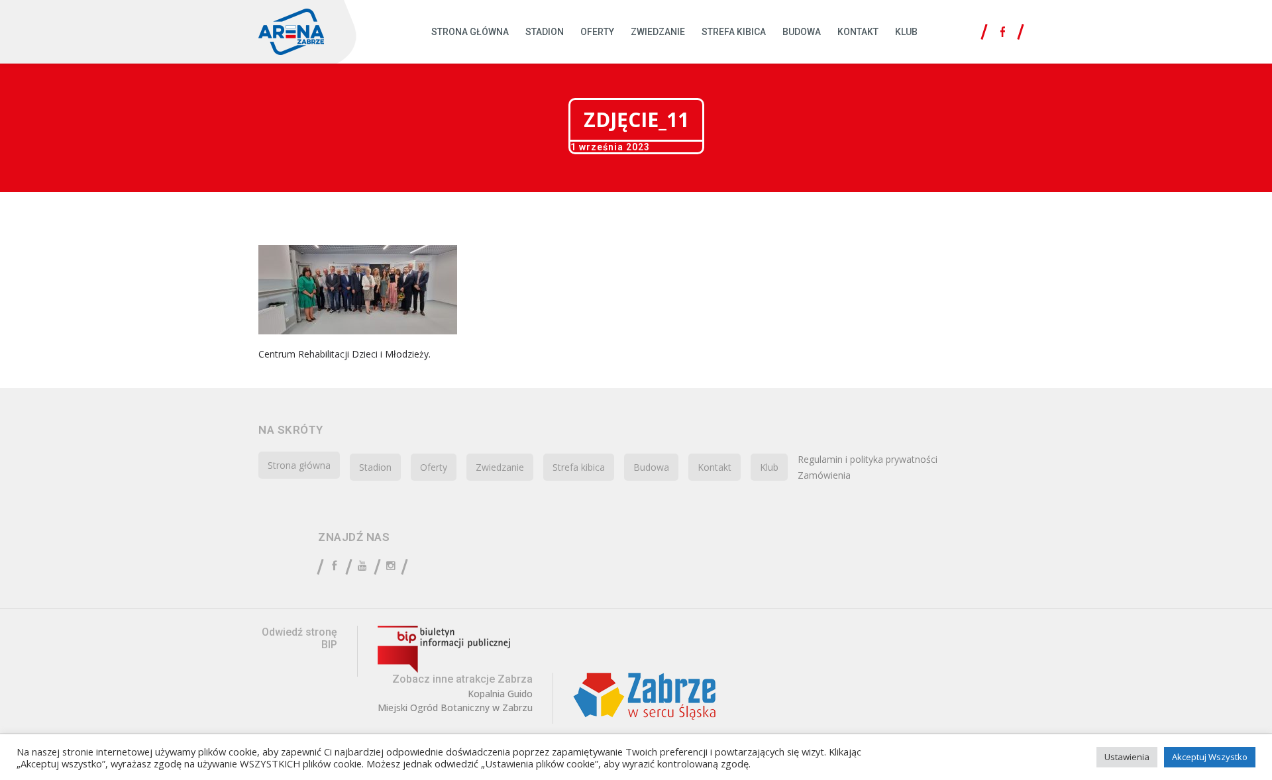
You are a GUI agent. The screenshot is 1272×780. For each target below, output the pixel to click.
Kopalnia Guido (500, 694)
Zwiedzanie (658, 31)
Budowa (801, 31)
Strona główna (470, 31)
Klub (906, 31)
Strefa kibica (734, 31)
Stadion (544, 31)
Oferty (597, 31)
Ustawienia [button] (1126, 757)
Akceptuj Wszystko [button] (1209, 757)
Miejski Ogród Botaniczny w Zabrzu (455, 708)
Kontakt (857, 31)
